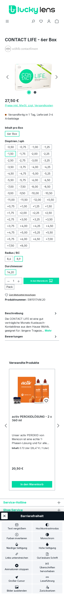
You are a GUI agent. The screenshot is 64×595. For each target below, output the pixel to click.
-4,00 (34, 167)
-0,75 (22, 147)
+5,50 (49, 232)
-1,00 (35, 147)
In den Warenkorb (39, 281)
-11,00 (11, 199)
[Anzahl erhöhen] (18, 281)
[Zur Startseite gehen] (32, 9)
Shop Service (13, 510)
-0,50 (10, 147)
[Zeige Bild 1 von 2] (29, 92)
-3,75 (22, 167)
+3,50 (49, 219)
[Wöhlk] (32, 49)
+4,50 (49, 226)
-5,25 (47, 173)
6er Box (12, 133)
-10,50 (48, 193)
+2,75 (10, 219)
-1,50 (10, 153)
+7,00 (49, 239)
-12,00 (37, 199)
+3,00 (23, 219)
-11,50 (24, 199)
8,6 (9, 258)
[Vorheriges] (7, 77)
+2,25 (35, 212)
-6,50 (47, 180)
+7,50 (10, 245)
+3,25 (36, 219)
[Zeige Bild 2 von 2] (35, 92)
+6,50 (36, 239)
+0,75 (10, 206)
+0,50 (50, 199)
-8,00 (34, 186)
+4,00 (23, 226)
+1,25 (36, 206)
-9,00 (10, 193)
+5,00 (23, 232)
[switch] (17, 526)
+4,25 (36, 226)
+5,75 (10, 239)
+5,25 (36, 232)
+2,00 (23, 212)
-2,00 (34, 153)
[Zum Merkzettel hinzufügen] (46, 401)
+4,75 (10, 232)
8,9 (19, 258)
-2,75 (22, 160)
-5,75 (22, 180)
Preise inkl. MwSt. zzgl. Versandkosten (29, 105)
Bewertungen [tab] (14, 336)
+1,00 (23, 206)
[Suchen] (33, 21)
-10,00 (35, 193)
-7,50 (22, 186)
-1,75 (22, 153)
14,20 (10, 272)
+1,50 (48, 206)
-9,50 (22, 193)
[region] (32, 76)
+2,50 (48, 212)
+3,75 (10, 226)
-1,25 (47, 147)
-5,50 (10, 180)
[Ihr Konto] (49, 21)
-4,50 (10, 173)
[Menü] (7, 21)
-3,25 (46, 160)
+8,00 (23, 245)
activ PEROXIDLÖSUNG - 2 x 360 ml (32, 418)
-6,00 (34, 180)
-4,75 (22, 173)
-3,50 (10, 167)
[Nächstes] (56, 77)
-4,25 (47, 167)
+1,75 (10, 212)
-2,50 (10, 160)
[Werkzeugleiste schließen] (4, 516)
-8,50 (47, 186)
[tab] (31, 321)
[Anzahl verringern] (8, 281)
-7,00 (10, 186)
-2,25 (46, 153)
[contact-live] (32, 77)
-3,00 (34, 160)
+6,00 (23, 239)
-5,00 (35, 173)
